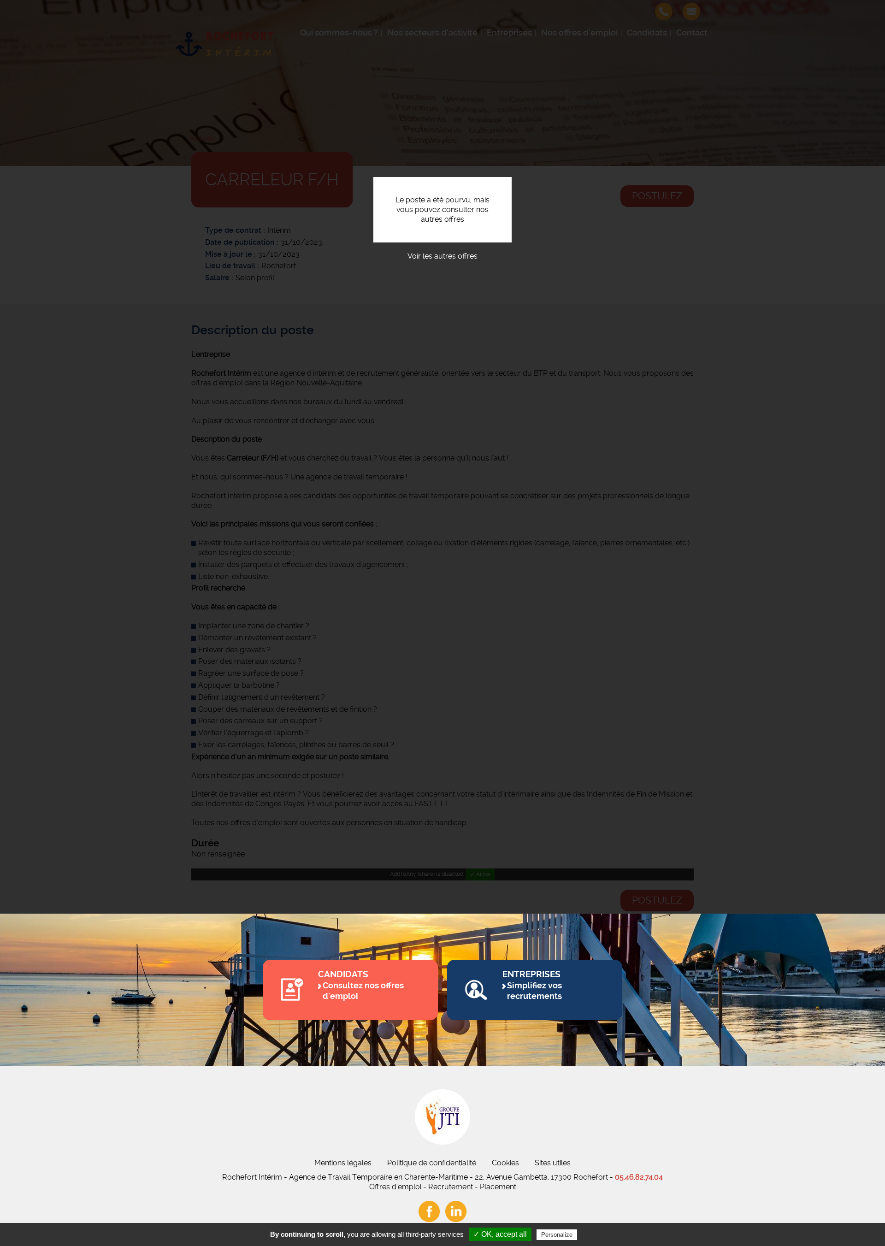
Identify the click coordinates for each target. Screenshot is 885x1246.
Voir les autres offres (442, 256)
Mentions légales (343, 1162)
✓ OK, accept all (500, 1234)
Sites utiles (553, 1162)
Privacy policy (601, 1234)
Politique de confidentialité (431, 1162)
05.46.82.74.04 (639, 1177)
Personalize (556, 1234)
